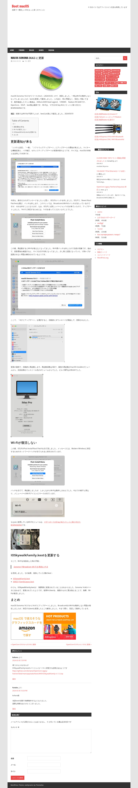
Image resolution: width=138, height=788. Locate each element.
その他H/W (114, 73)
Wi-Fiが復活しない (20, 129)
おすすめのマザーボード (106, 217)
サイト (13, 771)
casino (99, 212)
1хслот (100, 229)
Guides (41, 50)
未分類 (106, 86)
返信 (14, 679)
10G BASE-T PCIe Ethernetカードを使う (111, 171)
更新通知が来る (19, 127)
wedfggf (100, 223)
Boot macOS (20, 6)
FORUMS (21, 50)
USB (105, 73)
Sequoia (51, 50)
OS (26, 61)
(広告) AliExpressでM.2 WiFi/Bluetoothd (109, 139)
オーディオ (100, 77)
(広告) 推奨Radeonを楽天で (104, 120)
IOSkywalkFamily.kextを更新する (25, 132)
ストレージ (100, 80)
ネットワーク (112, 80)
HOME (12, 50)
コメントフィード (103, 255)
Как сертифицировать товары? (108, 234)
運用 (29, 61)
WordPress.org (102, 258)
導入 (98, 86)
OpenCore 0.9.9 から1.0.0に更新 (78, 644)
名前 (12, 758)
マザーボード (111, 83)
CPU (107, 70)
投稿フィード (102, 252)
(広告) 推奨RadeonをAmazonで (106, 114)
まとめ (16, 135)
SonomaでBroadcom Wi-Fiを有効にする (31, 566)
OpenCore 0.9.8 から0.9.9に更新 (24, 644)
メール (13, 765)
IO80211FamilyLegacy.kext (23, 582)
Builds (31, 50)
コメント (15, 727)
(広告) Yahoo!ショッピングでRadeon (108, 117)
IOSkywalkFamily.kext (21, 578)
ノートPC (99, 83)
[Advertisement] (69, 31)
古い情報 (122, 83)
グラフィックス (112, 77)
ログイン (100, 249)
